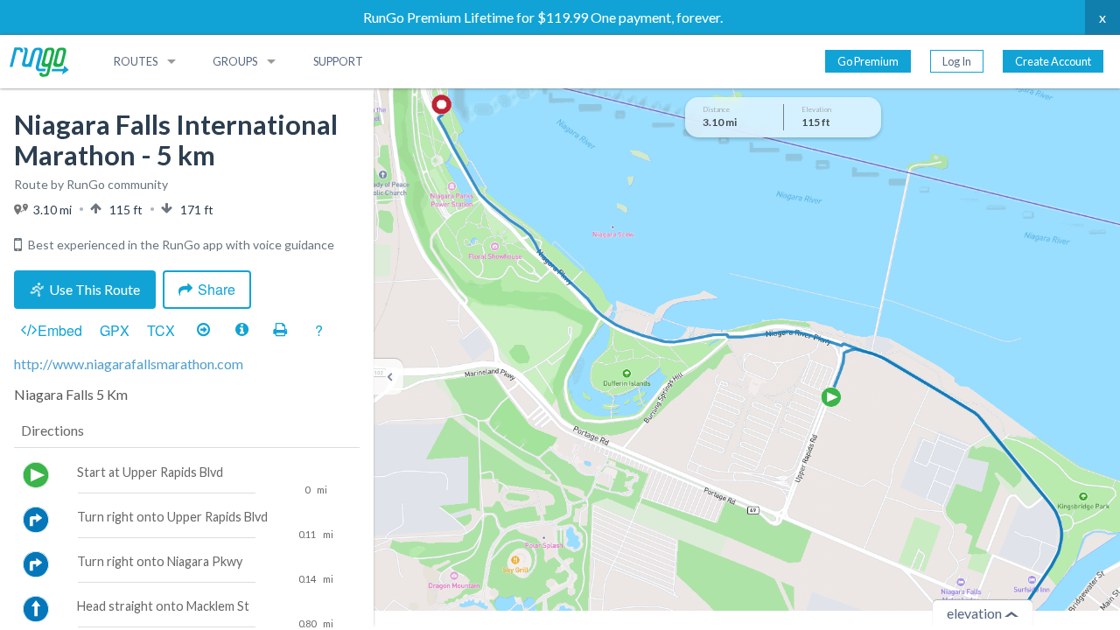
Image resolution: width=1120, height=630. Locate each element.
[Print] (280, 329)
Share (216, 289)
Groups (235, 61)
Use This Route (94, 289)
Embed (60, 330)
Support (338, 61)
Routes (136, 61)
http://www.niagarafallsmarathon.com (128, 363)
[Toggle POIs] (241, 329)
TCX (161, 330)
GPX (115, 330)
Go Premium (868, 61)
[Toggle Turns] (203, 329)
